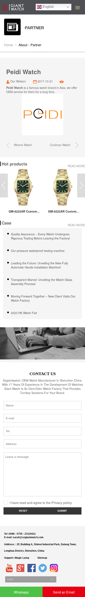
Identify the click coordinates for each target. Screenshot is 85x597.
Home (8, 45)
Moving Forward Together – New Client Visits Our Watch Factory (43, 298)
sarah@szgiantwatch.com (28, 537)
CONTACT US (43, 373)
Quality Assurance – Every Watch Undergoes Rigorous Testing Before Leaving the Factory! (40, 236)
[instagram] (54, 568)
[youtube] (9, 568)
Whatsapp (21, 592)
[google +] (20, 568)
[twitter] (43, 568)
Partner (36, 45)
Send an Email (64, 592)
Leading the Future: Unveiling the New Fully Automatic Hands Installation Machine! (39, 265)
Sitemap (42, 557)
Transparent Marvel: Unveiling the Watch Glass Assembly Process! (41, 282)
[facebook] (31, 568)
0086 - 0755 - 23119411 (22, 533)
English (48, 6)
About (23, 45)
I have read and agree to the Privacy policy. (41, 502)
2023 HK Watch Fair (24, 313)
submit (62, 510)
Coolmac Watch (62, 145)
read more (76, 166)
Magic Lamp (22, 557)
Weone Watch (21, 145)
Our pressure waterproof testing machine (38, 251)
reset (23, 510)
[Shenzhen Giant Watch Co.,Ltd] (13, 5)
